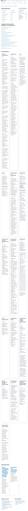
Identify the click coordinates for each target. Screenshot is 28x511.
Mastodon (23, 501)
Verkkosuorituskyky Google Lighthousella (8, 41)
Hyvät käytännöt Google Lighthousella (8, 43)
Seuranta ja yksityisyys (5, 36)
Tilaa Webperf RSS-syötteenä (19, 500)
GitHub (16, 504)
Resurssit (3, 509)
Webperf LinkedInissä (18, 503)
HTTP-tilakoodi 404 (5, 39)
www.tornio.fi (12, 10)
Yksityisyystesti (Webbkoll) (6, 32)
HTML (3, 31)
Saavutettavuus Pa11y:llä (6, 48)
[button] (13, 1)
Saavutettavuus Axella (5, 44)
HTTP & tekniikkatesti (5, 27)
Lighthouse (3, 28)
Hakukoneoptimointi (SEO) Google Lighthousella (9, 45)
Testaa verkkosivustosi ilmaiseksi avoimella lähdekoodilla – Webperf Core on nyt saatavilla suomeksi (5, 472)
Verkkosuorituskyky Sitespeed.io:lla (7, 35)
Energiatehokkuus (5, 40)
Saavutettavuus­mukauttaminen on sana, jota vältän (14, 470)
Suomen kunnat (12, 12)
